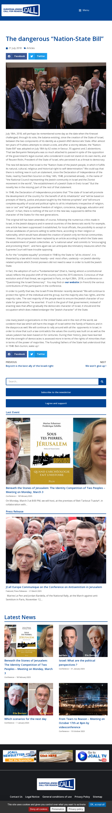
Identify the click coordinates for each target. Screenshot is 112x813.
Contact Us (16, 796)
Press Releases (20, 591)
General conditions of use (57, 796)
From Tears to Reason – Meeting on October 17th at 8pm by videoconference (82, 723)
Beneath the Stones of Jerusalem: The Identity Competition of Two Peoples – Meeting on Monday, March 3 (55, 490)
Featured (9, 591)
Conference (11, 496)
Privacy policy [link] (76, 809)
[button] (84, 10)
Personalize (58, 809)
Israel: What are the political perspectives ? (77, 662)
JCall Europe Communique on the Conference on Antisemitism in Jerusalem (54, 587)
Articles (31, 48)
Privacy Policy (82, 796)
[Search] (102, 381)
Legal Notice (32, 796)
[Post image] (56, 451)
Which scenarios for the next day (25, 719)
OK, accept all (97, 804)
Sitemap (97, 796)
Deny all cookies (38, 809)
